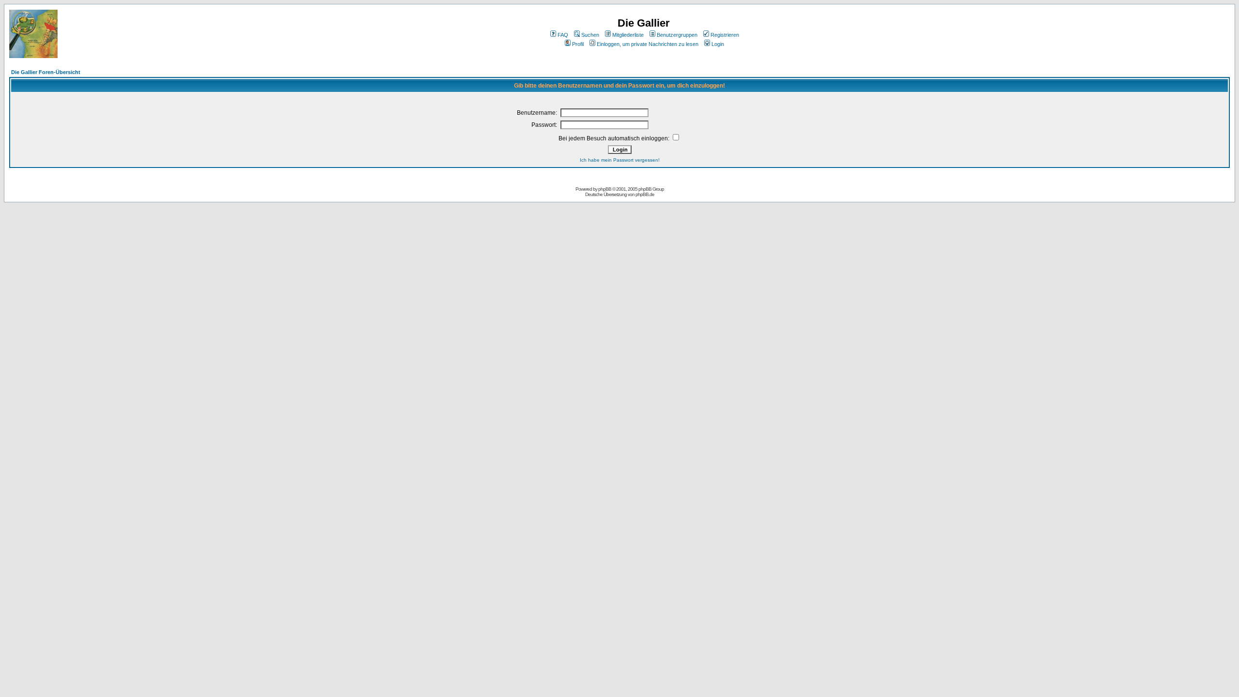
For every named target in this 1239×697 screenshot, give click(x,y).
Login (717, 44)
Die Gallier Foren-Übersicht (45, 72)
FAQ (563, 35)
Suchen (590, 35)
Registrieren (724, 35)
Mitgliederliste (628, 35)
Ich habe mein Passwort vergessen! (620, 160)
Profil (578, 44)
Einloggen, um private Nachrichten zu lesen (647, 44)
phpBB (604, 189)
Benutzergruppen (677, 35)
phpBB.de (644, 194)
